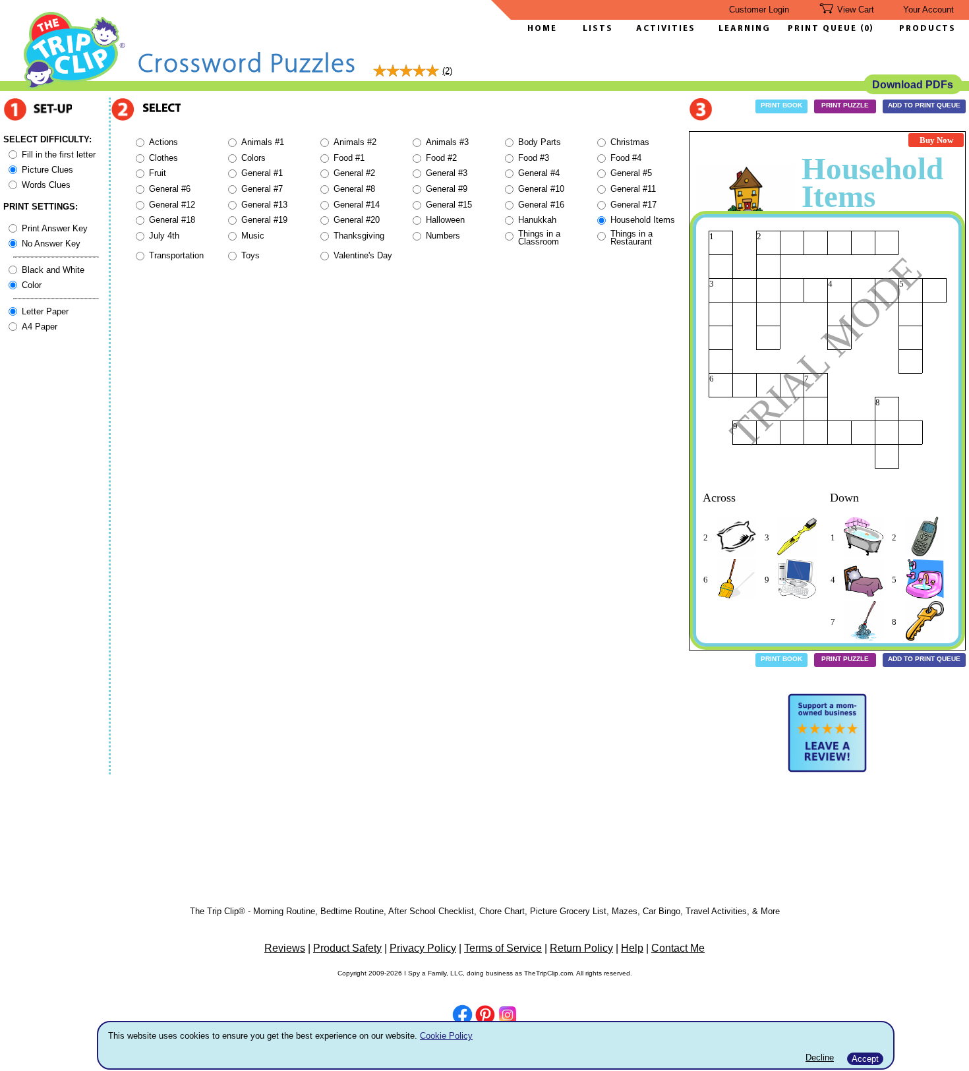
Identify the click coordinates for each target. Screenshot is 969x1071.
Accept (865, 1059)
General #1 (262, 173)
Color (32, 285)
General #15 (449, 205)
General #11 (633, 189)
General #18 (172, 220)
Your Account (928, 9)
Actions (163, 142)
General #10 (541, 189)
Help (632, 948)
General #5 (631, 173)
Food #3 (533, 158)
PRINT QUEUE (824, 28)
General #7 (262, 189)
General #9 (446, 189)
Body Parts (539, 142)
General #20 (357, 220)
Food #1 (349, 158)
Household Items (642, 220)
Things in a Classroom (539, 237)
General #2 (354, 173)
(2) (447, 71)
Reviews (284, 948)
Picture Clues (47, 170)
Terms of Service (503, 948)
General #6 (170, 189)
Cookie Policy (446, 1036)
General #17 (633, 205)
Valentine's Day (363, 255)
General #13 (264, 205)
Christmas (629, 142)
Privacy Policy (423, 948)
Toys (250, 255)
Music (252, 236)
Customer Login (759, 9)
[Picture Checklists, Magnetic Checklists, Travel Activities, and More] (75, 86)
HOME (542, 28)
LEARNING (741, 28)
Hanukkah (537, 220)
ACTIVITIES (665, 28)
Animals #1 (262, 142)
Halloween (445, 220)
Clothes (163, 158)
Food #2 (441, 158)
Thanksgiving (359, 236)
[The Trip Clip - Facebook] (462, 1016)
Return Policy (581, 948)
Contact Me (678, 948)
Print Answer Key (55, 228)
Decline (820, 1057)
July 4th (164, 236)
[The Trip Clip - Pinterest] (485, 1016)
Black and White (53, 270)
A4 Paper (39, 327)
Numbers (443, 236)
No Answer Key (51, 243)
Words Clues (46, 185)
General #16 (541, 205)
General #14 (357, 205)
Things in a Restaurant (631, 237)
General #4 (539, 173)
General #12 (172, 205)
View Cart (855, 9)
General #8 (354, 189)
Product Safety (347, 948)
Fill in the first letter (59, 154)
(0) (866, 28)
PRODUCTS (927, 28)
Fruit (157, 173)
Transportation (176, 255)
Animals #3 (447, 142)
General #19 (264, 220)
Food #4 (625, 158)
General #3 (446, 173)
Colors (253, 158)
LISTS (598, 28)
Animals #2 (355, 142)
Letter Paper (45, 311)
